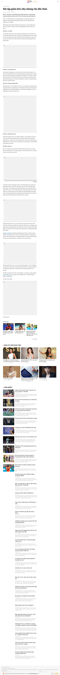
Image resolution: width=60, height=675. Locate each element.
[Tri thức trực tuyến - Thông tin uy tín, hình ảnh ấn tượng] (32, 1)
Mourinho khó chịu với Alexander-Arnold (26, 418)
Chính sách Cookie (32, 673)
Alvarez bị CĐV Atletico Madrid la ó (24, 493)
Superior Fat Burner (8, 233)
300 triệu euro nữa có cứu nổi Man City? (26, 436)
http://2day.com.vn (7, 274)
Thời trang (6, 6)
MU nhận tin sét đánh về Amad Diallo (25, 596)
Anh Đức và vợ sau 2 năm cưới (23, 568)
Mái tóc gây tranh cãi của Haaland (24, 605)
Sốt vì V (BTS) (43, 378)
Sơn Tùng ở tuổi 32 (8, 378)
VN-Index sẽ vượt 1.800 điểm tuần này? (25, 427)
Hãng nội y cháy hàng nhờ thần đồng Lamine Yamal (8, 333)
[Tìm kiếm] (58, 1)
